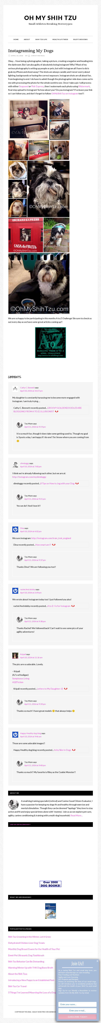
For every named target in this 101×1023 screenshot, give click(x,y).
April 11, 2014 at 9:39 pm (35, 704)
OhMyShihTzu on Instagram (64, 93)
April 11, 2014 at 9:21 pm (35, 499)
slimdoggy (24, 463)
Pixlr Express (37, 86)
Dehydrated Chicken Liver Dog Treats (26, 943)
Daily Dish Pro (39, 1012)
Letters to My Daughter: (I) (50, 688)
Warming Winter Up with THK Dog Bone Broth (30, 967)
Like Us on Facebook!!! (20, 824)
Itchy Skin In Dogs (62, 750)
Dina (22, 528)
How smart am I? (43, 544)
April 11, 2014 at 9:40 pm (35, 765)
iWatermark (84, 86)
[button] (28, 119)
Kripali (23, 654)
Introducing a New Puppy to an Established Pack (31, 980)
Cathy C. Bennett (27, 387)
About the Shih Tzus (17, 973)
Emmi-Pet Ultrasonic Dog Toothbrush (26, 955)
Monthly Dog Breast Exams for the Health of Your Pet (34, 949)
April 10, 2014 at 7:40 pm (31, 466)
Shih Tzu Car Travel (17, 986)
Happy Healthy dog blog (30, 733)
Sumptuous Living (20, 678)
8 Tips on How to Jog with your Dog (57, 483)
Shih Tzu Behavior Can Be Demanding (26, 961)
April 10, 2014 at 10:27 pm (31, 391)
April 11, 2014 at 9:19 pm (35, 427)
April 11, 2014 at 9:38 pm (35, 621)
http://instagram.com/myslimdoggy (29, 477)
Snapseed (23, 86)
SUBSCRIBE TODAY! (77, 1017)
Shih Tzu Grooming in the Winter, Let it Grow (29, 936)
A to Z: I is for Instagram (58, 606)
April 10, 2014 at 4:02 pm (31, 531)
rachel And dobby (27, 589)
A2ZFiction (17, 682)
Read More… (76, 815)
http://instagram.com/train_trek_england (51, 538)
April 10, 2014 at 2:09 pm (31, 592)
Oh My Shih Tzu (50, 17)
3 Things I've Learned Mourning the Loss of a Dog (32, 992)
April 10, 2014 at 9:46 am (30, 736)
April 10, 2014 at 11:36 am (31, 657)
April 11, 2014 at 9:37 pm (35, 560)
